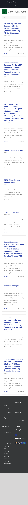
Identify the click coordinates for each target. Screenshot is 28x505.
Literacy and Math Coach (14, 150)
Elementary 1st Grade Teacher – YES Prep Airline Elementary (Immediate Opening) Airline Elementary (12, 28)
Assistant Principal (11, 212)
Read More (6, 53)
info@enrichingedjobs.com (14, 2)
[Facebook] (16, 430)
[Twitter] (20, 430)
